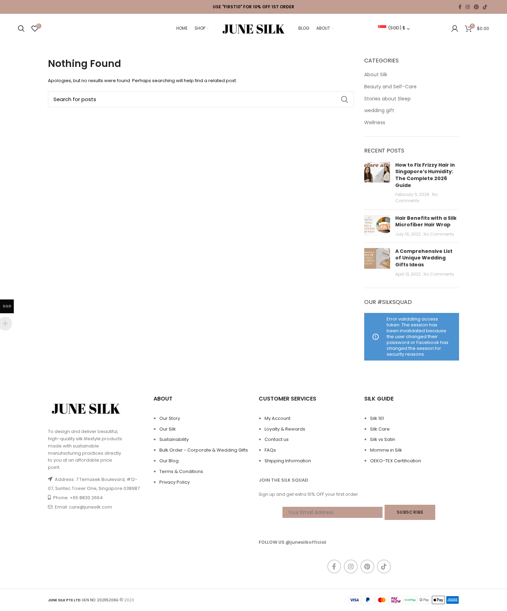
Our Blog (169, 460)
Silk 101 (377, 418)
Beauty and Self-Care (390, 86)
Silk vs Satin (382, 439)
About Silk (375, 74)
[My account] (454, 29)
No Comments (416, 197)
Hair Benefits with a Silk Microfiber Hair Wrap (426, 221)
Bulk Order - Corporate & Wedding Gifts (203, 450)
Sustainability (174, 439)
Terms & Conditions (181, 471)
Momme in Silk (386, 450)
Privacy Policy (174, 482)
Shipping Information (288, 460)
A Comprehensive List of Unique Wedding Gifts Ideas (424, 258)
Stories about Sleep (387, 99)
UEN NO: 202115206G (83, 600)
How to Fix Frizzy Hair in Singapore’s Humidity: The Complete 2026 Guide (425, 175)
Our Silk (167, 429)
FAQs (270, 450)
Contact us (277, 439)
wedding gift (379, 110)
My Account (277, 418)
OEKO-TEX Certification (395, 460)
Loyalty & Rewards (285, 429)
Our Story (169, 418)
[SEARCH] (344, 99)
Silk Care (380, 429)
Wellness (374, 122)
